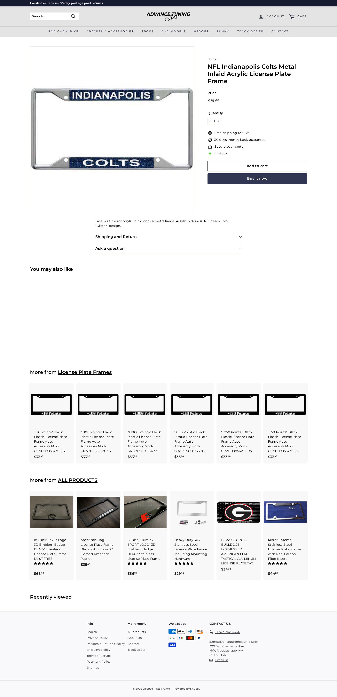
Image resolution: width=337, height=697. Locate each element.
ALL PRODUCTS (78, 480)
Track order (250, 31)
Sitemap (93, 667)
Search (92, 632)
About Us (135, 638)
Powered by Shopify (187, 688)
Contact (280, 31)
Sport (148, 31)
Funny (223, 31)
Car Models (174, 31)
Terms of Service (99, 656)
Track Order (136, 650)
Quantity (215, 113)
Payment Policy (99, 661)
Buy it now (257, 178)
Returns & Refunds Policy (106, 644)
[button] (44, 563)
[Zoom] (112, 129)
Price (212, 93)
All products (137, 632)
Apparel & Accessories (110, 31)
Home (212, 59)
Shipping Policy (98, 650)
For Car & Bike (63, 31)
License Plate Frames (85, 372)
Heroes (201, 31)
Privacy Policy (97, 638)
